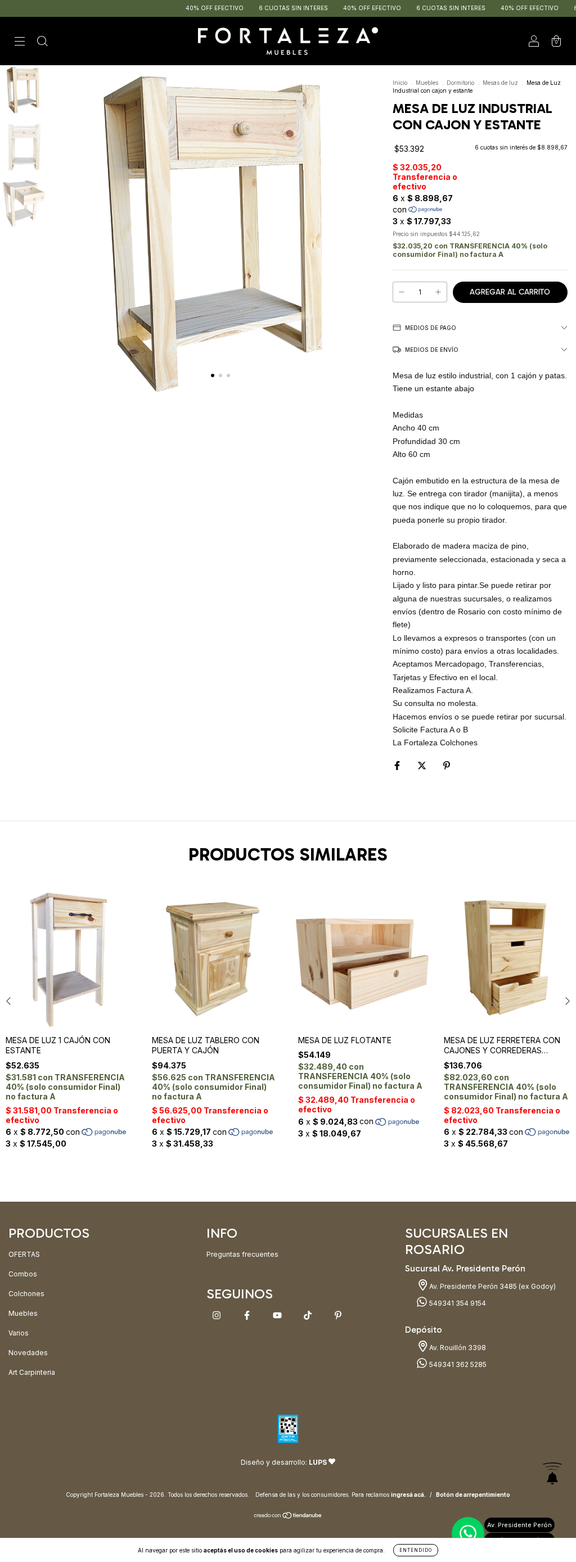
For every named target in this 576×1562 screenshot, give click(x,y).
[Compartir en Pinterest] (446, 765)
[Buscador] (42, 42)
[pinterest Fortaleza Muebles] (338, 1315)
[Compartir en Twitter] (422, 765)
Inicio (400, 82)
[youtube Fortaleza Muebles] (278, 1315)
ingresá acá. (408, 1494)
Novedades (28, 1352)
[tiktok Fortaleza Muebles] (309, 1315)
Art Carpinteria (31, 1372)
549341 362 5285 (457, 1364)
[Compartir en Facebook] (398, 765)
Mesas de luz (500, 82)
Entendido (415, 1550)
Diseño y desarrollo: (284, 1462)
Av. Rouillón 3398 (457, 1347)
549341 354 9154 (457, 1303)
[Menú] (19, 42)
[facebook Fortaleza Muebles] (248, 1315)
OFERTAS (24, 1254)
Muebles (427, 82)
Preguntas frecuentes (242, 1254)
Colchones (26, 1293)
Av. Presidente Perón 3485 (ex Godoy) (492, 1286)
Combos (22, 1274)
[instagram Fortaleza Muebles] (217, 1315)
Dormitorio (460, 82)
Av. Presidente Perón (519, 1525)
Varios (18, 1333)
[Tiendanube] (288, 1517)
